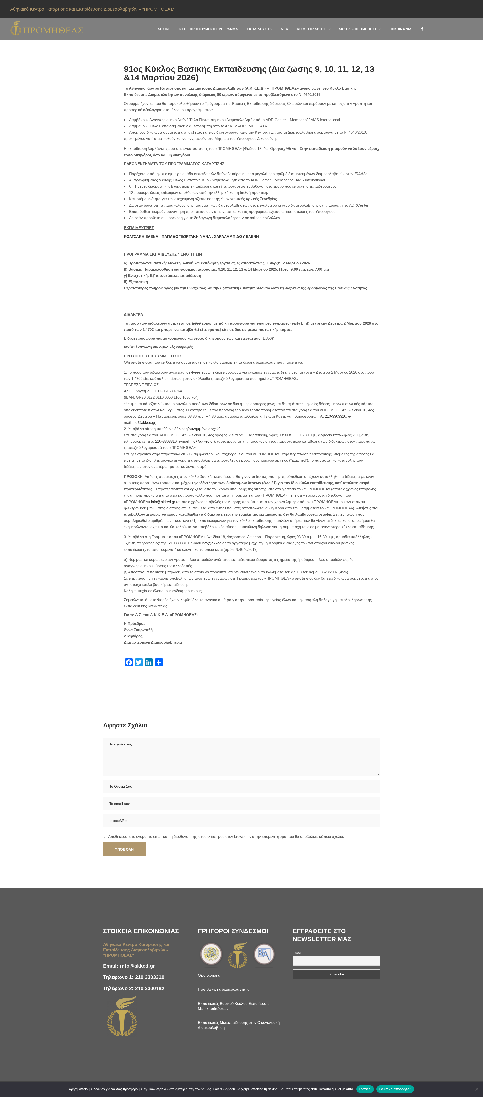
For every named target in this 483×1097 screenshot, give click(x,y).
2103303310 (179, 543)
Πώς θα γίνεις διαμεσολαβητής (223, 989)
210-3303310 (335, 416)
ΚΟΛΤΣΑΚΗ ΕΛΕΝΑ (141, 236)
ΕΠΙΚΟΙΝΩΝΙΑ (400, 29)
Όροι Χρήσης (209, 975)
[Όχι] (476, 1089)
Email (297, 953)
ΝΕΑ (284, 29)
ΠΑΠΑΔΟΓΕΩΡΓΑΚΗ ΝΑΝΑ (186, 236)
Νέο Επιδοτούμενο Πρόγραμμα (208, 29)
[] (204, 429)
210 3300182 (149, 988)
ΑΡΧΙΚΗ (164, 29)
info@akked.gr (143, 422)
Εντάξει (365, 1089)
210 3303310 (149, 977)
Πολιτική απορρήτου (395, 1089)
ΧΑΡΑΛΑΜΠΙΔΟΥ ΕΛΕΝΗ (236, 236)
